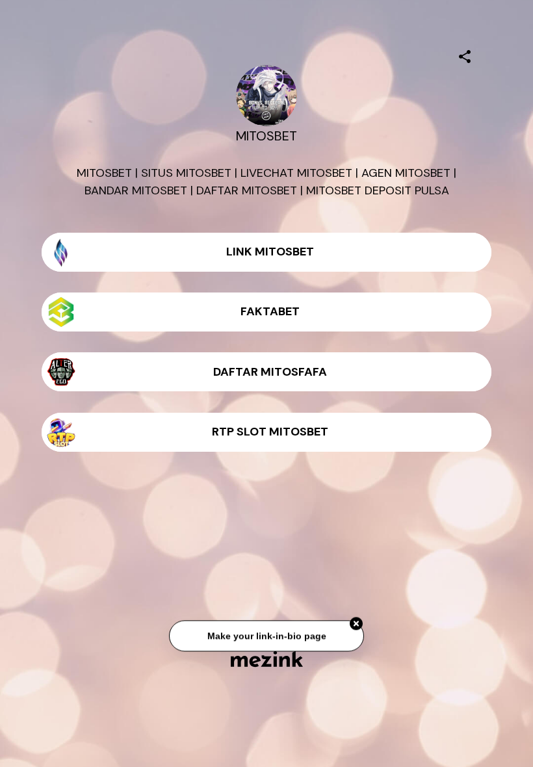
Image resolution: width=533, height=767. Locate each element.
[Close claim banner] (356, 622)
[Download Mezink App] (267, 658)
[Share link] (465, 54)
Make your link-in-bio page (266, 634)
